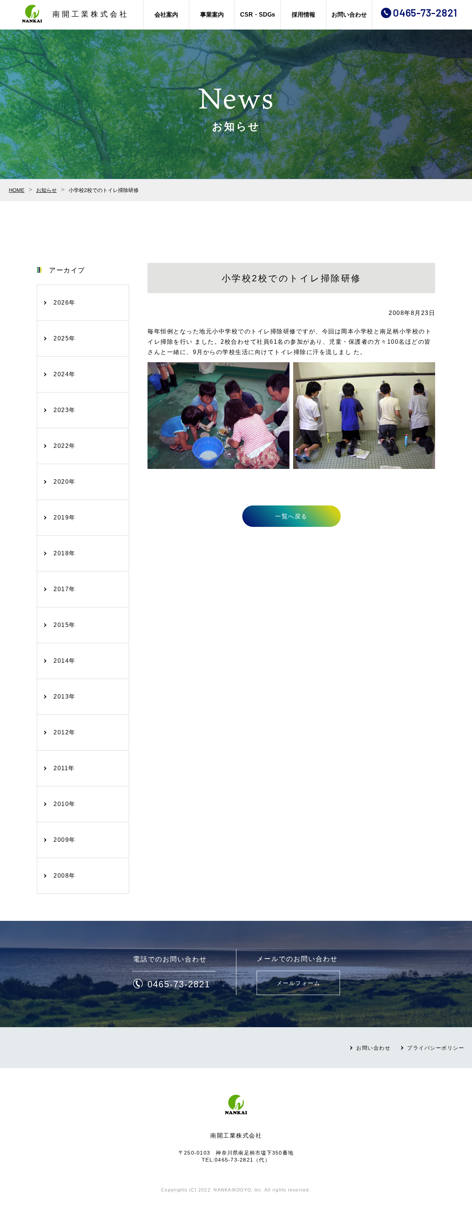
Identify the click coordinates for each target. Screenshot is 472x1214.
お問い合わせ (349, 14)
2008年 (64, 875)
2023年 (64, 410)
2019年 (64, 517)
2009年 (64, 840)
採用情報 (303, 14)
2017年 (64, 589)
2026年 (64, 302)
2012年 (64, 732)
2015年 (64, 625)
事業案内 (212, 14)
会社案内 (166, 14)
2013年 (64, 696)
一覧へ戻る (291, 516)
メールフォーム (298, 983)
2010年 (64, 804)
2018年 (64, 553)
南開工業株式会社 (90, 14)
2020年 (64, 482)
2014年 (64, 661)
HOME (16, 190)
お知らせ (46, 190)
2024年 (64, 374)
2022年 (64, 446)
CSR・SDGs (257, 14)
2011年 (64, 768)
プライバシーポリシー (435, 1048)
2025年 (64, 338)
